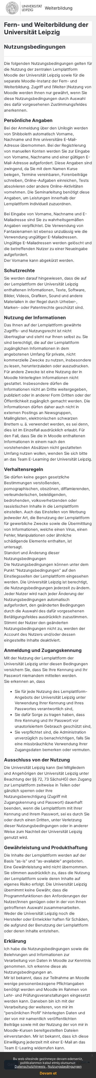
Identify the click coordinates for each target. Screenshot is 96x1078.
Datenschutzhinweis (30, 1066)
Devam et (48, 1073)
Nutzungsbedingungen (65, 1066)
